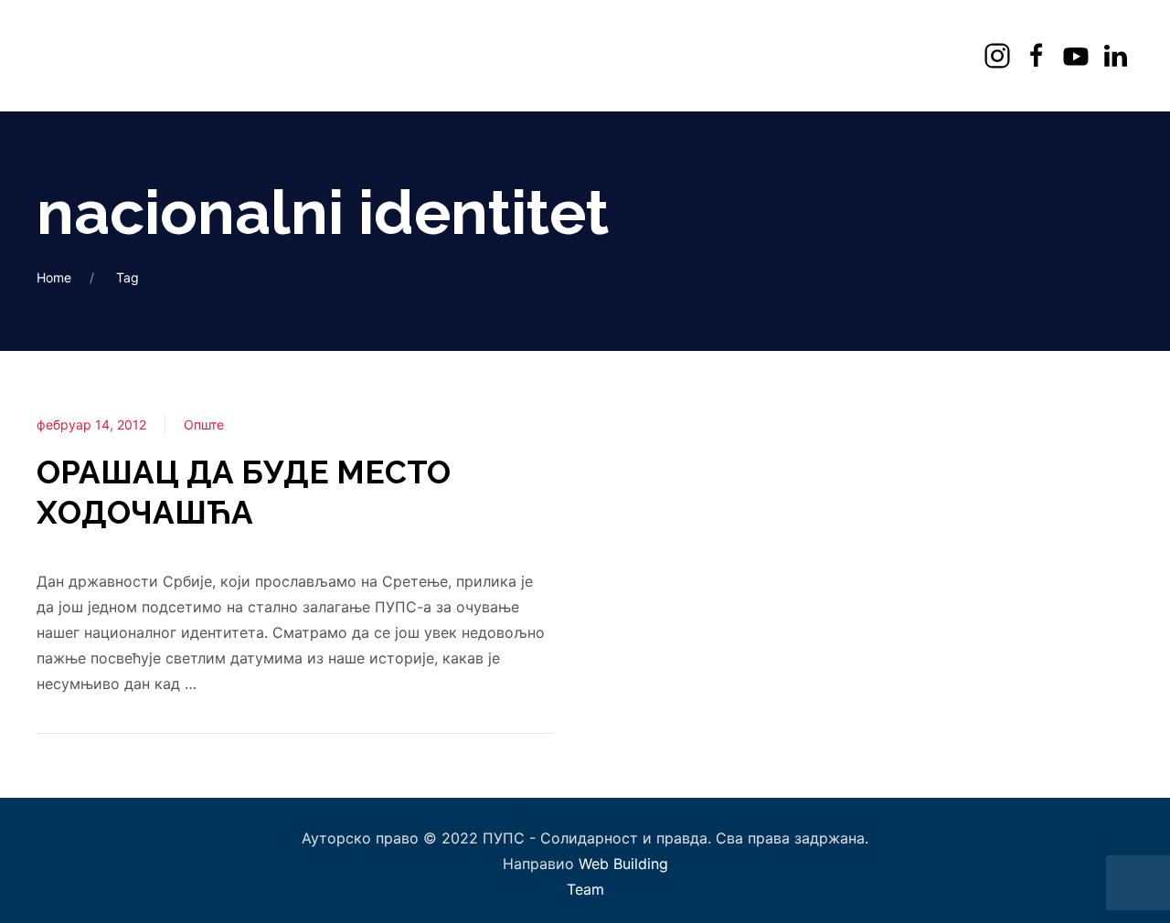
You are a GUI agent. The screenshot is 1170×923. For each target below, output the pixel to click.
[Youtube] (1078, 55)
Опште (204, 424)
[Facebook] (1039, 55)
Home (54, 277)
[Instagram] (1000, 55)
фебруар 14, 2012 (91, 424)
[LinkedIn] (1117, 55)
